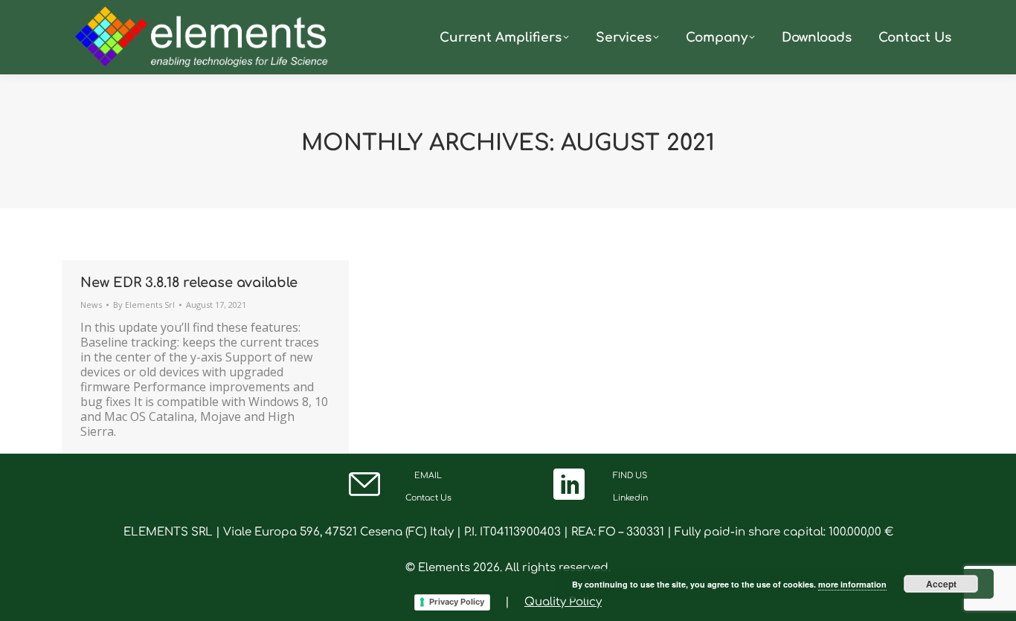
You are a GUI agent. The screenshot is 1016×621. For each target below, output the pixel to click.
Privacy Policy (456, 601)
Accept (941, 584)
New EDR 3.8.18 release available (189, 282)
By (144, 304)
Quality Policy (563, 602)
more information (852, 584)
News (91, 304)
